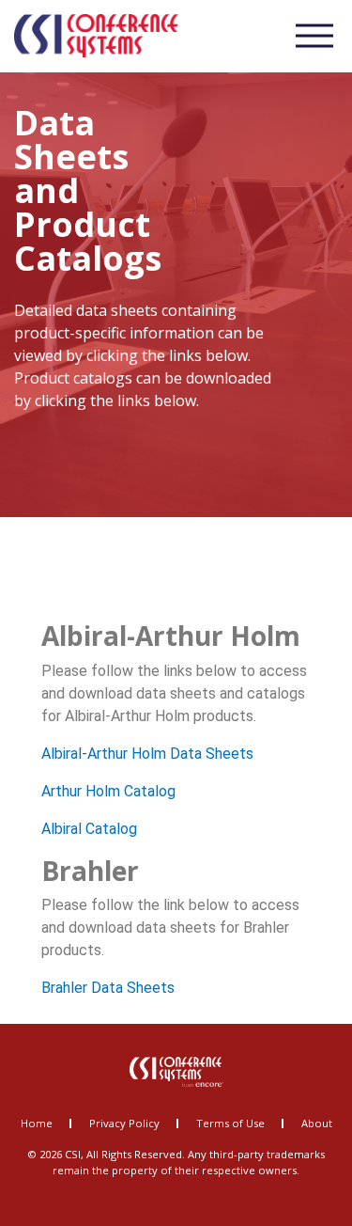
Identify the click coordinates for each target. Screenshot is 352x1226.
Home (37, 1123)
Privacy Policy (124, 1123)
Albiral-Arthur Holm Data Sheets (147, 753)
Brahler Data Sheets (108, 988)
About (316, 1123)
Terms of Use (230, 1123)
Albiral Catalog (89, 829)
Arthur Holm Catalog (108, 791)
